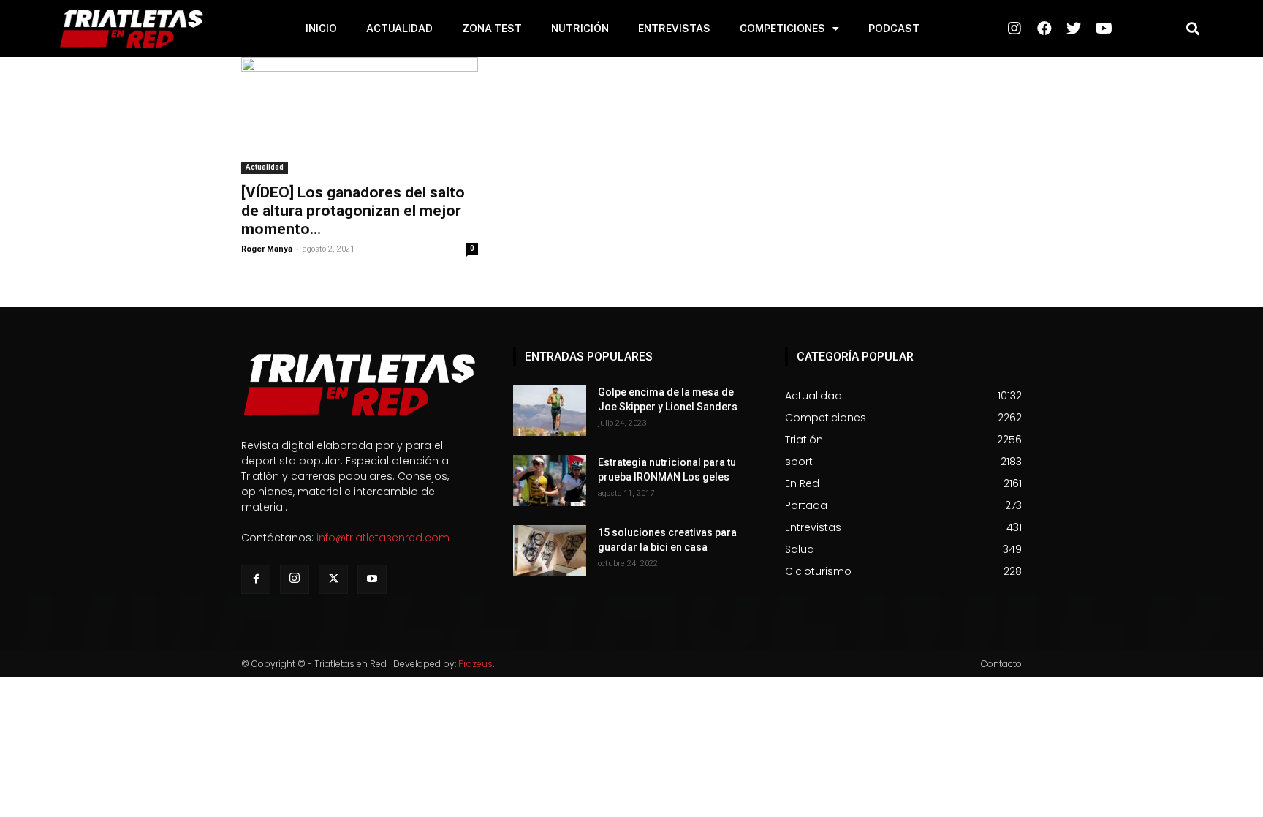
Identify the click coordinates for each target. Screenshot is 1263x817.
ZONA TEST (492, 28)
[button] (1192, 29)
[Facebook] (255, 579)
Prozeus (475, 664)
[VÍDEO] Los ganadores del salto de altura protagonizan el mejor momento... (353, 211)
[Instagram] (294, 579)
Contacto (1001, 664)
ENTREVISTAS (674, 28)
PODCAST (893, 28)
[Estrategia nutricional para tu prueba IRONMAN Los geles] (549, 480)
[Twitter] (333, 579)
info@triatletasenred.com (383, 537)
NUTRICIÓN (580, 28)
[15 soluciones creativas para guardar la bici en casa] (549, 550)
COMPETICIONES (782, 28)
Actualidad (265, 167)
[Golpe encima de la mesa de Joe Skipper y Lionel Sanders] (549, 410)
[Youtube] (372, 579)
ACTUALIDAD (399, 28)
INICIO (321, 28)
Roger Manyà (266, 249)
